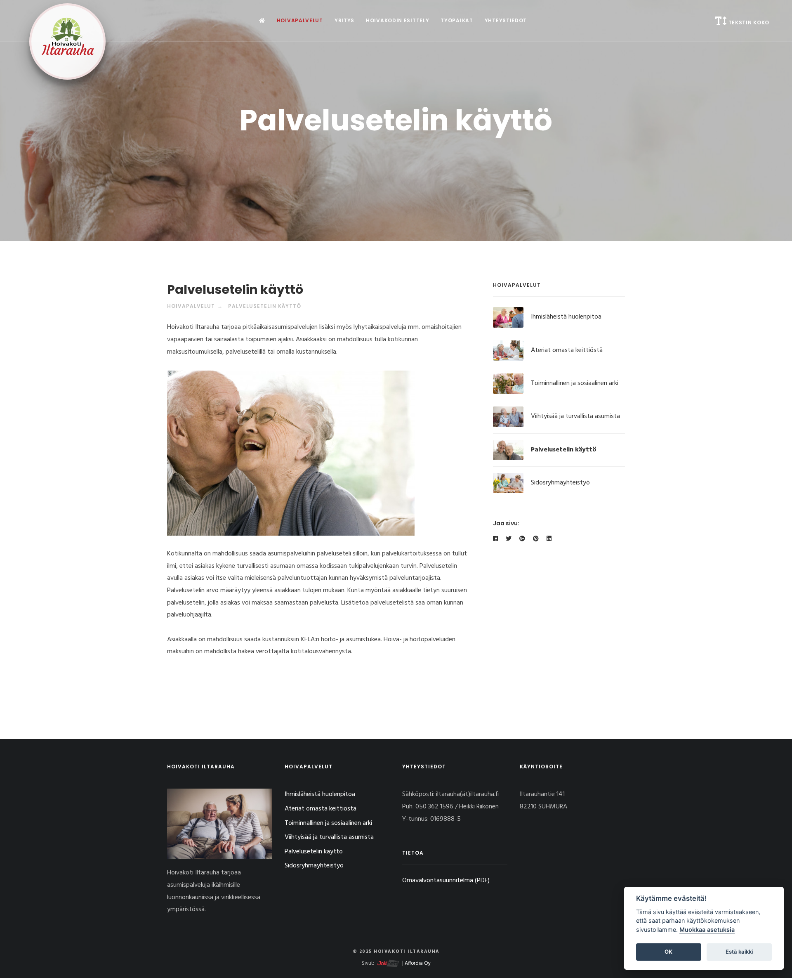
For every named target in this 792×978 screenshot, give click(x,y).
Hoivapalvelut (300, 20)
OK (668, 951)
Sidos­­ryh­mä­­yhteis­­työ (560, 482)
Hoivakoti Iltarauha (201, 766)
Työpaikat (457, 20)
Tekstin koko (748, 22)
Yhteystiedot (424, 766)
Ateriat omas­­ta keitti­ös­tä (567, 350)
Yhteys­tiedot (506, 20)
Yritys (344, 20)
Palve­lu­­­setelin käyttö (563, 449)
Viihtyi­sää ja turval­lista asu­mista (575, 416)
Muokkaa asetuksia (707, 929)
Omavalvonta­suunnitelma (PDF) (446, 880)
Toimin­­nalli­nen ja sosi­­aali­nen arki (574, 383)
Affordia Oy (418, 963)
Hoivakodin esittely (397, 20)
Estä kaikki (739, 951)
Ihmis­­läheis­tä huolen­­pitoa (566, 317)
